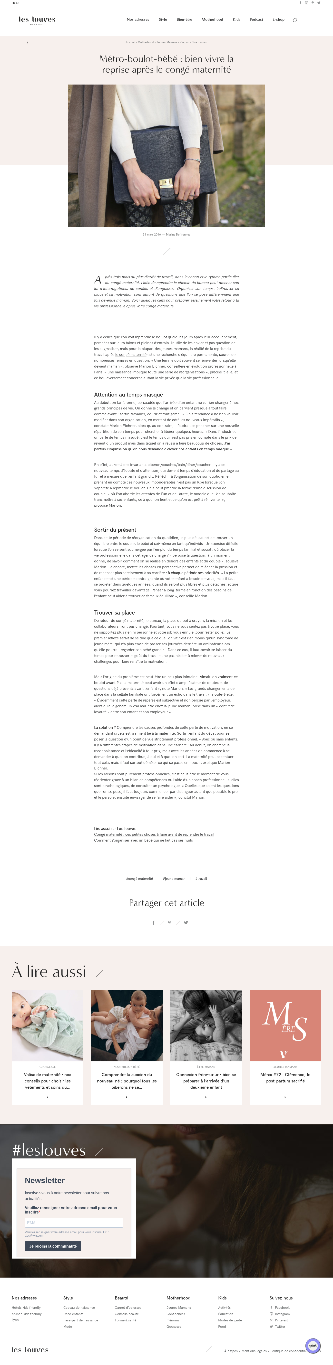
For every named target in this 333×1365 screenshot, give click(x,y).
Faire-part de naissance (80, 1320)
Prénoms (172, 1320)
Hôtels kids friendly (26, 1308)
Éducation (225, 1314)
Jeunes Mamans (178, 1308)
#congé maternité (139, 879)
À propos (231, 1351)
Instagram (306, 3)
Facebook (300, 3)
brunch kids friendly (27, 1314)
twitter (186, 923)
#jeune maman (174, 879)
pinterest (170, 923)
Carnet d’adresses (128, 1308)
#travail (201, 879)
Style (163, 20)
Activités (224, 1308)
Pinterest (312, 3)
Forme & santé (125, 1320)
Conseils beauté (127, 1314)
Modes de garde (230, 1320)
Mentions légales (254, 1351)
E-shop (278, 20)
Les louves (30, 1350)
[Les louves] (37, 21)
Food (222, 1327)
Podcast (256, 20)
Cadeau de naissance (79, 1308)
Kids (236, 20)
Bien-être (184, 20)
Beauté (121, 1298)
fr (13, 3)
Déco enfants (73, 1314)
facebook (153, 923)
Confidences (175, 1314)
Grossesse (173, 1327)
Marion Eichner (152, 366)
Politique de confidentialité (290, 1351)
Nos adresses (138, 20)
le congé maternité (131, 355)
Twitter (318, 3)
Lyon (15, 1320)
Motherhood (212, 20)
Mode (67, 1327)
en (17, 3)
